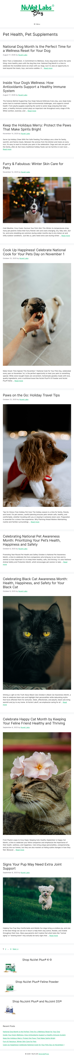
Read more (48, 68)
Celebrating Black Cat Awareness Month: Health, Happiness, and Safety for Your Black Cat (35, 583)
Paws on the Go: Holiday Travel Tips (31, 395)
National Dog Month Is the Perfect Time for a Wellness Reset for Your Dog (37, 48)
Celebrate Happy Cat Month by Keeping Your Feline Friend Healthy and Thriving (34, 721)
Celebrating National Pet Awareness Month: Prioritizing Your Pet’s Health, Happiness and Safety (32, 540)
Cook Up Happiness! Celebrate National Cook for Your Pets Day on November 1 (34, 252)
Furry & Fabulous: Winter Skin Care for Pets (19, 1042)
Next (15, 949)
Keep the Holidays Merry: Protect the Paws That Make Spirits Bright (37, 127)
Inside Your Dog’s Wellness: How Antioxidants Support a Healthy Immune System (34, 87)
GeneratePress (44, 1054)
